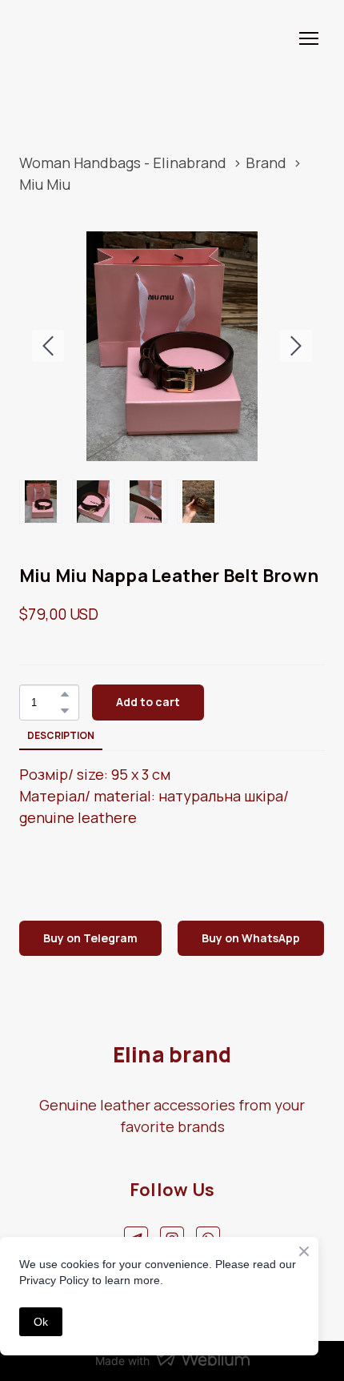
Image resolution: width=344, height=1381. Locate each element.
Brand (266, 162)
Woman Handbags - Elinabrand (122, 162)
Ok (41, 1321)
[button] (65, 694)
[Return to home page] (68, 38)
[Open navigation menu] (309, 38)
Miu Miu (44, 184)
